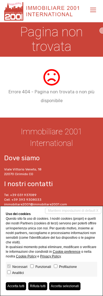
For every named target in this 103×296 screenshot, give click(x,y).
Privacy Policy (50, 256)
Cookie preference (66, 252)
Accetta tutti (15, 286)
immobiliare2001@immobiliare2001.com (35, 204)
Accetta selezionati (65, 286)
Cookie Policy (26, 256)
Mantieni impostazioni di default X (73, 211)
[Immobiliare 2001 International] (43, 11)
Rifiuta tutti (38, 286)
